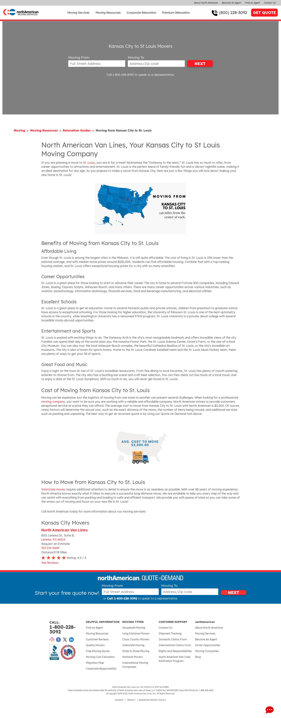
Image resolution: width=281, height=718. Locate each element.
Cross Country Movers (135, 639)
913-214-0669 (50, 548)
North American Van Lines (64, 530)
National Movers (132, 657)
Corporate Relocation (141, 12)
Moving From (78, 57)
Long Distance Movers (136, 633)
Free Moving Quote (97, 651)
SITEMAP (119, 700)
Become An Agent (231, 2)
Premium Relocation (176, 12)
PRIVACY (131, 700)
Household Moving (133, 627)
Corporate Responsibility (101, 668)
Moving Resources (108, 12)
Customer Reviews (97, 639)
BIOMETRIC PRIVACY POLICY (152, 700)
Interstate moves (53, 489)
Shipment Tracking (170, 633)
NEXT (200, 63)
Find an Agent (252, 2)
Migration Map (95, 662)
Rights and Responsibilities (175, 651)
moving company (53, 401)
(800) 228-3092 (233, 12)
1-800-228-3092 (62, 627)
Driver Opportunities (207, 645)
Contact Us (270, 2)
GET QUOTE (264, 12)
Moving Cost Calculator (100, 657)
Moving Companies (207, 651)
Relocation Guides (77, 130)
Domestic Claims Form (173, 639)
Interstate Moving (133, 645)
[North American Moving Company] (21, 17)
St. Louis (89, 163)
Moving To (136, 57)
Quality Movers (95, 645)
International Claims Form (175, 645)
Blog (198, 657)
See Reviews (49, 563)
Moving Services (78, 12)
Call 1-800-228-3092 (120, 75)
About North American (206, 2)
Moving (20, 130)
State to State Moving (135, 651)
